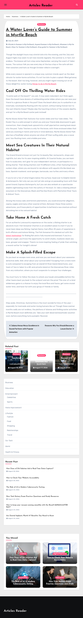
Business (41, 24)
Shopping (11, 426)
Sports (9, 402)
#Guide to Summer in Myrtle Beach (21, 44)
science (23, 554)
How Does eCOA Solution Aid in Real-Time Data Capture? (29, 468)
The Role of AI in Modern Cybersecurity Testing (25, 487)
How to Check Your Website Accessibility (22, 478)
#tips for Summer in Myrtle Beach (24, 47)
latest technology (13, 235)
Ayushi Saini (41, 364)
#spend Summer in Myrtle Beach (47, 44)
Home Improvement (13, 408)
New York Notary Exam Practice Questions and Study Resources (32, 496)
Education (9, 388)
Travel (9, 435)
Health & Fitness (12, 452)
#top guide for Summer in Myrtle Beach (52, 47)
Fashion (10, 417)
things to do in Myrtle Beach (44, 84)
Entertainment (11, 394)
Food (9, 421)
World (7, 446)
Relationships (12, 430)
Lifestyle (9, 413)
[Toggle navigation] (5, 4)
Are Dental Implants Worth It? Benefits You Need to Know (30, 516)
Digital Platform (59, 554)
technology (23, 577)
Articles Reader (41, 5)
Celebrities (11, 397)
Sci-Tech (9, 441)
